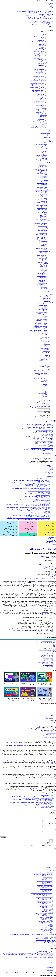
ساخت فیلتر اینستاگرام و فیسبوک (21, 515)
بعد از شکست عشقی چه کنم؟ (45, 431)
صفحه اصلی (50, 3)
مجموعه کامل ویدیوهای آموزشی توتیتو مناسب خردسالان (39, 15)
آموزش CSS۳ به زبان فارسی (30, 496)
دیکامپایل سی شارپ (48, 665)
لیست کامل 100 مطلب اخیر (23, 519)
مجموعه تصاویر (49, 473)
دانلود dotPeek (49, 653)
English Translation (51, 733)
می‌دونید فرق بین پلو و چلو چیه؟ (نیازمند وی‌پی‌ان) (41, 427)
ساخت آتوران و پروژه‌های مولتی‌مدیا (16, 507)
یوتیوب (51, 7)
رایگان (34, 581)
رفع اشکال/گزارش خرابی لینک (48, 731)
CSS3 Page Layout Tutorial (43, 496)
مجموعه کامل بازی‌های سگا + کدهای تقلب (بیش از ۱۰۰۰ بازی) (38, 12)
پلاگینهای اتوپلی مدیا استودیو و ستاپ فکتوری (24, 501)
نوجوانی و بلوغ (49, 434)
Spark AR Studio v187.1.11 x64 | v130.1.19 (40, 515)
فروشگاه (51, 4)
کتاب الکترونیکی (49, 472)
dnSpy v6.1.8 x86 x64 (47, 641)
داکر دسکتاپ (37, 807)
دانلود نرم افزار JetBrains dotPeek (45, 662)
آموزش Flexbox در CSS (34, 491)
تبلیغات (51, 8)
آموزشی (51, 469)
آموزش (50, 522)
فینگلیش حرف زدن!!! (47, 445)
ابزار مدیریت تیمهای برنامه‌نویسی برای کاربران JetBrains (23, 802)
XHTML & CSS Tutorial (44, 493)
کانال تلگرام (50, 964)
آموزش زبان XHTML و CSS (31, 493)
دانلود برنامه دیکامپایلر (47, 659)
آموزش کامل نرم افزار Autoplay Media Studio (20, 509)
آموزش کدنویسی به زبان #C (37, 512)
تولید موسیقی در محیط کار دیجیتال (8, 954)
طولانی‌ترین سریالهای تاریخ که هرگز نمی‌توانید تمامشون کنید (38, 428)
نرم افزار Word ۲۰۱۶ (44, 951)
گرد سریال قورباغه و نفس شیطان (44, 430)
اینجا (45, 793)
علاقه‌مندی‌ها (50, 476)
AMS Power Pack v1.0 (44, 504)
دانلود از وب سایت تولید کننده (49, 724)
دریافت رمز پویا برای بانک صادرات (44, 438)
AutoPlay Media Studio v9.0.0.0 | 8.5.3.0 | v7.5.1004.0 (37, 507)
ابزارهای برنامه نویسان (45, 556)
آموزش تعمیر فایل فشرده (50, 737)
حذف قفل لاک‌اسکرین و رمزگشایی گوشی (16, 518)
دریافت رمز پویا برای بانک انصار (45, 439)
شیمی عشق (50, 446)
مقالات (51, 474)
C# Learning (47, 512)
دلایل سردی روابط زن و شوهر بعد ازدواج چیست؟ (41, 437)
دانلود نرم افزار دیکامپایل (47, 663)
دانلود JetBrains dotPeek (47, 655)
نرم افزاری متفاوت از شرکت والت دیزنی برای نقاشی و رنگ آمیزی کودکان (35, 11)
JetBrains (45, 566)
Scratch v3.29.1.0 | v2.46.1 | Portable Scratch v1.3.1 (38, 485)
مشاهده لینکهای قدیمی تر (47, 453)
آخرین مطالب (49, 465)
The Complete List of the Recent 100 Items (40, 519)
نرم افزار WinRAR (24, 760)
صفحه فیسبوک (49, 967)
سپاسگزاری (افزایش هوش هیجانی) (44, 432)
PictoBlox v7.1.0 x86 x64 (44, 488)
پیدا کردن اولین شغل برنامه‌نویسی (35, 955)
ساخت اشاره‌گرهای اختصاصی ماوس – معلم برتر (41, 953)
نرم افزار (51, 466)
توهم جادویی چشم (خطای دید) (45, 443)
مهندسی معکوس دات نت (46, 667)
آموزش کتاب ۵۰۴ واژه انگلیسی (45, 14)
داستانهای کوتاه (49, 435)
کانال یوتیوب (50, 968)
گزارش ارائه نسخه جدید (50, 734)
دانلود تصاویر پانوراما (48, 450)
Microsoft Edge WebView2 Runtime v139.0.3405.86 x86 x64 (38, 799)
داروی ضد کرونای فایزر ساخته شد (44, 425)
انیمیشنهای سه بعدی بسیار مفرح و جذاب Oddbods (41, 22)
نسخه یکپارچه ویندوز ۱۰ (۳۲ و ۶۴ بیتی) (43, 21)
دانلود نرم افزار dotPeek (47, 660)
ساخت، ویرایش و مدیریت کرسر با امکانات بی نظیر (15, 953)
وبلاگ (51, 6)
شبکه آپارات (50, 970)
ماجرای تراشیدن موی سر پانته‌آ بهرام (44, 441)
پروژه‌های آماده (49, 470)
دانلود (52, 715)
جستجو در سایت (44, 400)
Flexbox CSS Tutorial (45, 491)
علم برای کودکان (49, 19)
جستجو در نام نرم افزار (42, 402)
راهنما (51, 716)
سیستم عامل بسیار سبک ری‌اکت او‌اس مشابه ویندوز (40, 17)
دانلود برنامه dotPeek (48, 658)
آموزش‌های (30, 531)
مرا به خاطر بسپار (44, 415)
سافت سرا (50, 957)
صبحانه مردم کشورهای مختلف (45, 442)
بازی (52, 468)
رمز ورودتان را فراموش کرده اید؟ (42, 416)
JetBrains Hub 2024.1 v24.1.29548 (45, 802)
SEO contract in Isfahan (44, 482)
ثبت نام (48, 418)
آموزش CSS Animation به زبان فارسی (29, 499)
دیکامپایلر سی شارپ (48, 666)
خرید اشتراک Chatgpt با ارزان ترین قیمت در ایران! (26, 480)
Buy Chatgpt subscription (44, 480)
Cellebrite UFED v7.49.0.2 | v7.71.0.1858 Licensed (38, 518)
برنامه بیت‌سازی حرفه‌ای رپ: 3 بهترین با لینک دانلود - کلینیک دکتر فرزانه (36, 954)
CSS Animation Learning (44, 499)
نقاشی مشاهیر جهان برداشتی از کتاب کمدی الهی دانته (40, 449)
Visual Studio (45, 612)
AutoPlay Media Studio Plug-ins (42, 501)
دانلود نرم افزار (52, 26)
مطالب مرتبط (49, 718)
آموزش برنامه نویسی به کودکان (18, 485)
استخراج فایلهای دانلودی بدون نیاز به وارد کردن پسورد (40, 18)
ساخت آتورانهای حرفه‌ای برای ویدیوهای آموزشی (41, 23)
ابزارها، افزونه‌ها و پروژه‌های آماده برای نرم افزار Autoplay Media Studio (22, 504)
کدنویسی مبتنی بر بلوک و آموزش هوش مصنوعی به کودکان (24, 488)
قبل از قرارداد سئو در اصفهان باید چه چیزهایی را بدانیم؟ (39, 424)
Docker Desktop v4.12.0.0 (47, 807)
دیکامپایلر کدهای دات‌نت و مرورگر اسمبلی (30, 805)
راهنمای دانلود (52, 738)
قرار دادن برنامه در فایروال (49, 735)
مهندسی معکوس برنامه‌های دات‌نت (43, 642)
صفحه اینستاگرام (49, 965)
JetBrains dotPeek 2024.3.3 (42, 549)
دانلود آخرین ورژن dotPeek (46, 656)
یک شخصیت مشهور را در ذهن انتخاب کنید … (42, 448)
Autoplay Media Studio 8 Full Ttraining (41, 509)
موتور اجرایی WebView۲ (18, 799)
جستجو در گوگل (44, 403)
